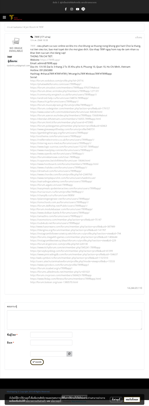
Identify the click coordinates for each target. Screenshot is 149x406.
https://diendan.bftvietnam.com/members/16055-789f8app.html (65, 118)
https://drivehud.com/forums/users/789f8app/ (55, 171)
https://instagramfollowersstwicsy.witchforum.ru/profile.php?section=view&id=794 (75, 233)
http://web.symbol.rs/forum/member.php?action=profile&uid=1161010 (69, 257)
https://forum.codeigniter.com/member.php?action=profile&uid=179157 (70, 108)
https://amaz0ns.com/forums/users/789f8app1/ (56, 216)
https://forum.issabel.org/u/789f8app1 (51, 268)
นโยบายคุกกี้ (56, 401)
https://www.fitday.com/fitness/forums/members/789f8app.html (65, 278)
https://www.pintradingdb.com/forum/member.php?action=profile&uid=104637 (74, 254)
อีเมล (10, 342)
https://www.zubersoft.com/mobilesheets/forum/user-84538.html (66, 112)
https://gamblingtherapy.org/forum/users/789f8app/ (59, 132)
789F (41, 27)
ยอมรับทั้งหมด (132, 399)
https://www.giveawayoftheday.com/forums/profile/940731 (62, 129)
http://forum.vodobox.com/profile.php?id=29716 (57, 80)
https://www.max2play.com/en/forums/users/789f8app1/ (61, 150)
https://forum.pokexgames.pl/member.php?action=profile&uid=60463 (68, 125)
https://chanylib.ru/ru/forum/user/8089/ (52, 195)
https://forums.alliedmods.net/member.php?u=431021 (60, 271)
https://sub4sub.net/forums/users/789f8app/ (55, 223)
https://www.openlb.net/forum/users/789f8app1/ (57, 153)
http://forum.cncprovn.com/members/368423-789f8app (61, 275)
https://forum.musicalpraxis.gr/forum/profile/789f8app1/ (61, 105)
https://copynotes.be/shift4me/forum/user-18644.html (60, 160)
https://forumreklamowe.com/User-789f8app (55, 157)
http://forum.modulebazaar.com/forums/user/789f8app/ (61, 209)
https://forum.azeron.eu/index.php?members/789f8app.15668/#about (68, 115)
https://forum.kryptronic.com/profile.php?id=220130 (59, 244)
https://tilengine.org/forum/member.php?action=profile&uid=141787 (68, 230)
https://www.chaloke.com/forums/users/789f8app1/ (58, 167)
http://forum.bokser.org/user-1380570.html (54, 282)
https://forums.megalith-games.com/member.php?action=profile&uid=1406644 (73, 237)
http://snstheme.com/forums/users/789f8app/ (55, 136)
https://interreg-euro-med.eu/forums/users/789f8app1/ (60, 143)
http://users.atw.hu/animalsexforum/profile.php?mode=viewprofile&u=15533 (72, 261)
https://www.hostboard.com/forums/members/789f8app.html (64, 164)
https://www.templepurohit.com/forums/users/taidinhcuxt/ (63, 178)
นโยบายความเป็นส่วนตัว (36, 401)
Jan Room (30, 27)
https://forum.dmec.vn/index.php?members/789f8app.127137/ (64, 91)
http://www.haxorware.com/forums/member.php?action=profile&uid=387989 (72, 226)
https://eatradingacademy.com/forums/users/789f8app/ (61, 181)
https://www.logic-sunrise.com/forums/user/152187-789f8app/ (64, 146)
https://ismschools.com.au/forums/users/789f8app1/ (59, 202)
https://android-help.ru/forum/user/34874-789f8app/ (59, 98)
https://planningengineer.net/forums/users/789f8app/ (60, 198)
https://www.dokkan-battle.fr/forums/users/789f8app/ (59, 212)
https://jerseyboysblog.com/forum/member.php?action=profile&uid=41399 (71, 251)
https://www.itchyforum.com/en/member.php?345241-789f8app (65, 247)
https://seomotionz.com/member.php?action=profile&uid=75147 (65, 219)
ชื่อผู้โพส (12, 334)
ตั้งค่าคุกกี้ (116, 399)
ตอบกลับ (38, 362)
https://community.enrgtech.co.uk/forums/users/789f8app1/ (63, 94)
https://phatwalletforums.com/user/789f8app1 (55, 84)
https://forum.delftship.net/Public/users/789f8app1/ (58, 205)
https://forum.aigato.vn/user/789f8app (51, 184)
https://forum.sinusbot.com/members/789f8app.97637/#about (64, 87)
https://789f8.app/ (50, 59)
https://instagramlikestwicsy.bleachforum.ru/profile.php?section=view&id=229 (73, 240)
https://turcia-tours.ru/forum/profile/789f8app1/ (57, 191)
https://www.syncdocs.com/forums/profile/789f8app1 (59, 264)
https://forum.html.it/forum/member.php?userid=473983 (61, 122)
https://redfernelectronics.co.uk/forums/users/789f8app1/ (62, 139)
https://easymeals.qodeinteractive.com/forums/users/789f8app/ (65, 188)
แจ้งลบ (138, 37)
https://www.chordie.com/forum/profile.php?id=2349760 (61, 174)
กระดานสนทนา (15, 27)
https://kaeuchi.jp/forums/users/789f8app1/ (54, 101)
